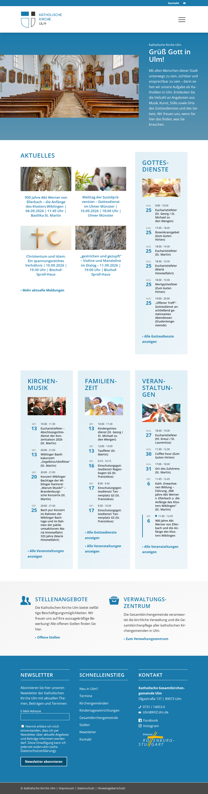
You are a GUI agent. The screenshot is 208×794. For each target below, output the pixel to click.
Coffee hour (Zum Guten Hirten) (167, 455)
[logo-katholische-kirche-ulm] (42, 19)
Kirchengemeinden (93, 703)
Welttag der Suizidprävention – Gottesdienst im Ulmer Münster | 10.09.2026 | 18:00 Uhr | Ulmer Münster (100, 206)
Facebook (150, 720)
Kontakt (85, 739)
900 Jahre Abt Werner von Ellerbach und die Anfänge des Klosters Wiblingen (167, 528)
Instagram (151, 726)
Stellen (84, 725)
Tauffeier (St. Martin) (107, 452)
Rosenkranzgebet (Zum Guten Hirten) (167, 235)
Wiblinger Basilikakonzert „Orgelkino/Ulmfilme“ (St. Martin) (55, 459)
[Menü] (181, 19)
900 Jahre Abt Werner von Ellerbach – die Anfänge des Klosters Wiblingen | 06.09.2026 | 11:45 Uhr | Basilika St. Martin (46, 206)
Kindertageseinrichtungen (99, 710)
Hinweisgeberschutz (111, 788)
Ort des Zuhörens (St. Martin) (167, 470)
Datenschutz (85, 788)
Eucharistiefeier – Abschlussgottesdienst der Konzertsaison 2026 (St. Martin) (53, 435)
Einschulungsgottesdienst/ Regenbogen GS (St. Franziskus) (110, 471)
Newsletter (87, 732)
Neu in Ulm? (88, 689)
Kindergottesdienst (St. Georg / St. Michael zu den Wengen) (110, 434)
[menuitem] (172, 3)
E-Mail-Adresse (32, 711)
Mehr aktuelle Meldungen (43, 290)
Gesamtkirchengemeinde (98, 717)
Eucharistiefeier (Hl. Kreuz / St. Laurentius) (166, 438)
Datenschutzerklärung (38, 751)
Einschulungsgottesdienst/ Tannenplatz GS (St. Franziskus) (110, 493)
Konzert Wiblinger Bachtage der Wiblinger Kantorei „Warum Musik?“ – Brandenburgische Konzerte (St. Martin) (53, 488)
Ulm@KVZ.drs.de (155, 712)
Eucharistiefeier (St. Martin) (166, 252)
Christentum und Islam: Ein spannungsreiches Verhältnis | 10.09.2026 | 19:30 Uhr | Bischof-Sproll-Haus (46, 265)
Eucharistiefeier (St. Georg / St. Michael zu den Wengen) (166, 215)
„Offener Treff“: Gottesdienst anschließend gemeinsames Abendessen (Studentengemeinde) (167, 314)
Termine (85, 696)
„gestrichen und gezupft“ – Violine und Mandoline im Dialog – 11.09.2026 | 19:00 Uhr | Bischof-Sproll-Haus (100, 265)
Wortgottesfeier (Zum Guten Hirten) (166, 287)
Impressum (66, 788)
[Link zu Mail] (184, 3)
